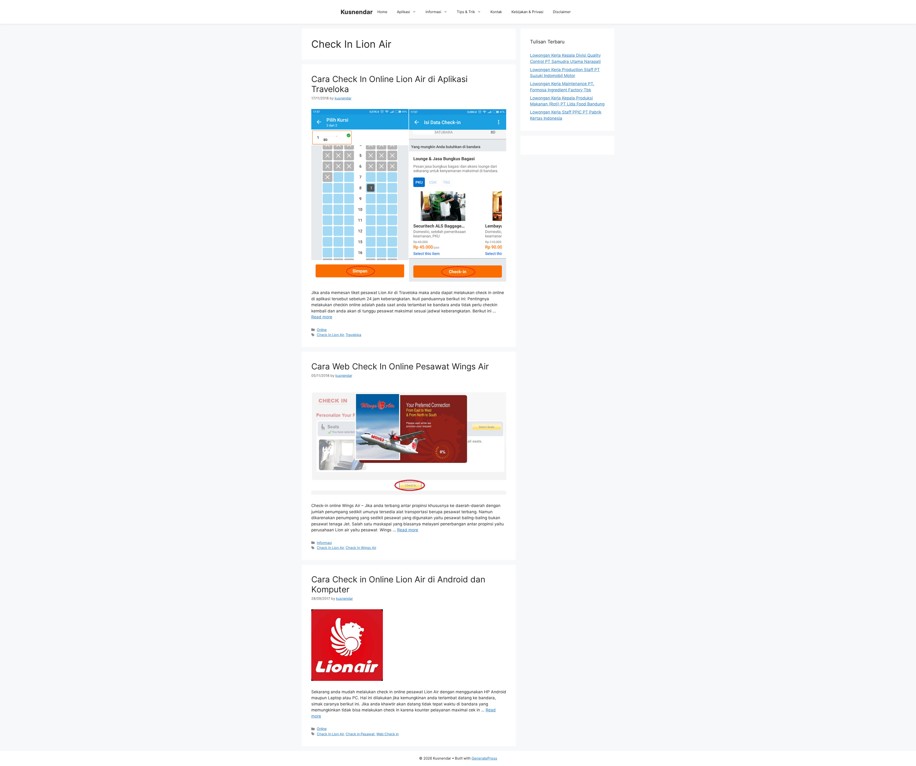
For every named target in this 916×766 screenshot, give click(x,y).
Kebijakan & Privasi (527, 12)
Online (322, 330)
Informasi (433, 12)
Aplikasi (403, 12)
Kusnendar (357, 12)
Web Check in (387, 734)
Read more (321, 317)
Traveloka (353, 335)
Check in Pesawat (360, 734)
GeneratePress (484, 758)
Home (382, 12)
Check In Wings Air (361, 548)
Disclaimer (562, 12)
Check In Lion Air (330, 335)
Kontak (496, 12)
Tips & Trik (466, 12)
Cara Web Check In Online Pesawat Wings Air (400, 366)
